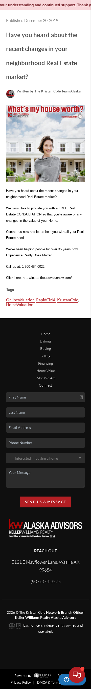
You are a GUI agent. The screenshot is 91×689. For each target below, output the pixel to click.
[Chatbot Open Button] (77, 675)
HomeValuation (19, 304)
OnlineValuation (20, 300)
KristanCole (67, 300)
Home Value (45, 371)
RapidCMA (46, 300)
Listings (45, 341)
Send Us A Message (45, 502)
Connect (45, 385)
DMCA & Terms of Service (56, 682)
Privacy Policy (21, 682)
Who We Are (46, 378)
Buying (45, 349)
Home (45, 334)
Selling (45, 356)
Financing (45, 363)
